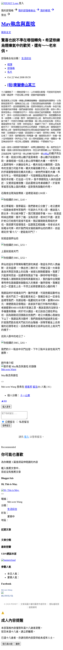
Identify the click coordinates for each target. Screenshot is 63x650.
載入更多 (6, 407)
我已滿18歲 (7, 644)
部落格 (11, 68)
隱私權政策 (54, 604)
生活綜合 (26, 58)
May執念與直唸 (18, 24)
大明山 (46, 153)
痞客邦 (28, 386)
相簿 (9, 64)
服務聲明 (33, 607)
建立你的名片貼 (7, 596)
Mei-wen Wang (8, 369)
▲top (4, 400)
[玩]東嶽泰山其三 (21, 85)
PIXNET (14, 604)
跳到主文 (6, 32)
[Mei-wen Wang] (2, 593)
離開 (18, 644)
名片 (9, 72)
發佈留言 (6, 425)
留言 (35, 386)
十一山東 (25, 395)
